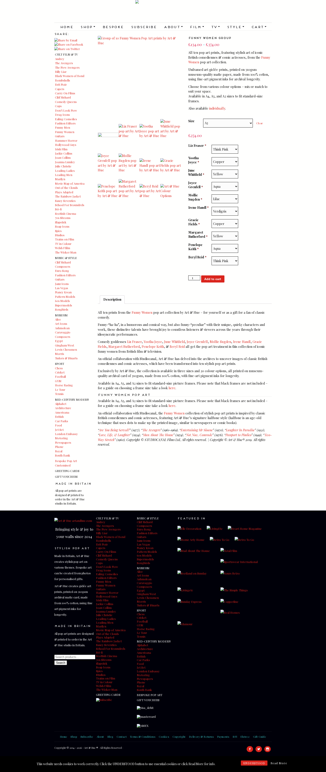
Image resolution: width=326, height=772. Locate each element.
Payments (223, 736)
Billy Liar (61, 72)
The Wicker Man (65, 252)
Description (112, 299)
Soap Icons (62, 226)
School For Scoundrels (69, 205)
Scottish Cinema (65, 213)
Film (197, 26)
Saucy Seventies (65, 201)
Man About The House (158, 435)
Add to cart (212, 279)
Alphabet (60, 404)
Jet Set (59, 429)
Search (60, 662)
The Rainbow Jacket (68, 196)
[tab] (112, 299)
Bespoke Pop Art (66, 461)
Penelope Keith (195, 247)
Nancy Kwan (63, 292)
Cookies (164, 736)
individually (217, 108)
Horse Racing (64, 385)
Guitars (60, 136)
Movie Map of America (69, 183)
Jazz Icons (62, 284)
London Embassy (66, 434)
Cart (258, 26)
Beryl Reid (197, 257)
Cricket (60, 372)
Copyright (179, 736)
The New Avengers (67, 67)
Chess (59, 368)
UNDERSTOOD (254, 763)
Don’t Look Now (66, 110)
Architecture (63, 408)
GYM (58, 381)
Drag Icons (62, 114)
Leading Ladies (65, 170)
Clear (259, 123)
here (172, 388)
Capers (59, 89)
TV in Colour (63, 244)
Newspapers (63, 442)
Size (191, 121)
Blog (110, 736)
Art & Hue (163, 11)
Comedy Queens (66, 102)
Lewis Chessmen (66, 349)
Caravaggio (62, 332)
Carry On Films (65, 93)
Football (60, 376)
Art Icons (61, 323)
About (173, 26)
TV (215, 26)
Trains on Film (64, 239)
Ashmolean (62, 328)
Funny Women (64, 132)
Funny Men (62, 127)
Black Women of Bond (69, 76)
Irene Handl (198, 207)
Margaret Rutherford (198, 234)
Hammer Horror (66, 140)
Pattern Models (65, 296)
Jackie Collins (63, 153)
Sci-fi (58, 209)
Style (235, 26)
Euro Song (62, 271)
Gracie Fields (194, 222)
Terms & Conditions (142, 736)
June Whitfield (196, 172)
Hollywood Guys (65, 145)
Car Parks (61, 421)
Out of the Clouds (66, 188)
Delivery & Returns (201, 736)
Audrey (59, 59)
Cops (58, 106)
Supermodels (63, 305)
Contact (122, 736)
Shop (87, 26)
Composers (62, 266)
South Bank (62, 455)
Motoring (61, 438)
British (59, 416)
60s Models (62, 301)
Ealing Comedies (66, 119)
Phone (59, 447)
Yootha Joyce (193, 160)
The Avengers (64, 63)
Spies (58, 231)
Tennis (59, 394)
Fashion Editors (65, 123)
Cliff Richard (63, 97)
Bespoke (113, 26)
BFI (235, 736)
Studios (60, 235)
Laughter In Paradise (240, 430)
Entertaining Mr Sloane (197, 430)
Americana (62, 412)
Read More (279, 763)
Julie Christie (63, 166)
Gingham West (64, 345)
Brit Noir (61, 84)
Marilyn (60, 179)
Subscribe (144, 26)
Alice (58, 319)
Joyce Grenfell (195, 185)
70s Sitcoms (63, 218)
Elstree (245, 736)
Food (58, 425)
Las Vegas (61, 288)
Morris (59, 354)
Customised (63, 465)
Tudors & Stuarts (66, 358)
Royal (58, 451)
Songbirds (61, 309)
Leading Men (63, 175)
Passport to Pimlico (238, 435)
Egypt (59, 341)
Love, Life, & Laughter (114, 435)
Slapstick (60, 222)
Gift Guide (259, 736)
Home (66, 26)
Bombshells (62, 80)
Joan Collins (63, 157)
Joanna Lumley (65, 162)
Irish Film (61, 149)
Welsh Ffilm (62, 248)
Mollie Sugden (195, 197)
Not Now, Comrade (199, 435)
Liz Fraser (197, 145)
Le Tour (60, 389)
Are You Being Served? (114, 430)
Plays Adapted (64, 192)
